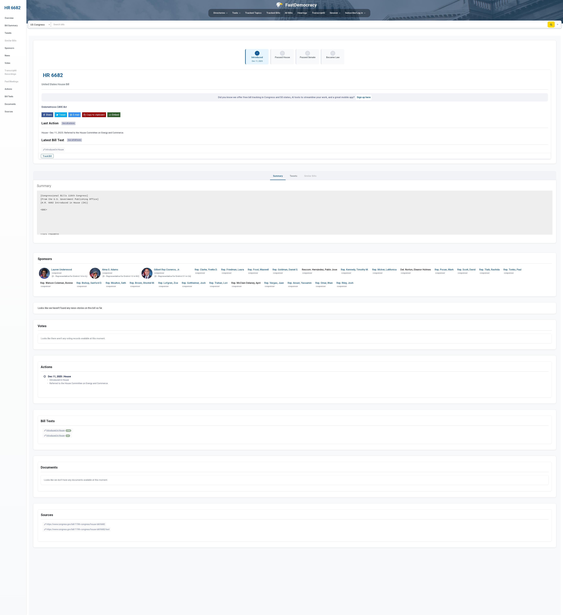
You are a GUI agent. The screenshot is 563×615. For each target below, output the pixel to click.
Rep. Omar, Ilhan (324, 283)
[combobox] (40, 24)
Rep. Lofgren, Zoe (168, 283)
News (7, 55)
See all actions (68, 123)
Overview (9, 18)
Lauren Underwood (61, 269)
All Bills (288, 13)
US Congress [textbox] (37, 24)
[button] (558, 24)
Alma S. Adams (110, 269)
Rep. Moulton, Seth (116, 283)
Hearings (302, 13)
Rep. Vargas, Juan (274, 283)
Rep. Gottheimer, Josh (194, 283)
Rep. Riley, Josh (344, 283)
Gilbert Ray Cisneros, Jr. (167, 269)
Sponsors (9, 48)
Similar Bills (10, 40)
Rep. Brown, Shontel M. (142, 283)
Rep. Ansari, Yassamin (300, 283)
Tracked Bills (273, 13)
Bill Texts (9, 96)
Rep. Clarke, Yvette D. (206, 269)
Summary (278, 176)
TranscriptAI (318, 13)
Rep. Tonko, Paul (512, 269)
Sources (9, 111)
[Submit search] (551, 24)
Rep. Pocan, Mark (444, 269)
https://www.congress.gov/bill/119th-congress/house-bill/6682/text (78, 529)
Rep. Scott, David (466, 269)
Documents (10, 104)
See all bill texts (74, 140)
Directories (219, 13)
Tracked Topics (253, 13)
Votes (7, 63)
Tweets (8, 33)
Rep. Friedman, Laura (232, 269)
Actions (8, 89)
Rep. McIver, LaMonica (384, 269)
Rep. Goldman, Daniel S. (285, 269)
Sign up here (364, 97)
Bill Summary (11, 25)
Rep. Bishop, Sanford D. (89, 283)
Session (334, 13)
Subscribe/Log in (354, 13)
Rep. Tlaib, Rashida (489, 269)
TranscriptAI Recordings (11, 72)
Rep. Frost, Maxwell (258, 269)
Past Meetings (11, 81)
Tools (235, 13)
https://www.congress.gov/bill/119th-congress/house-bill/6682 (75, 524)
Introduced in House (54, 149)
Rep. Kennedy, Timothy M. (354, 269)
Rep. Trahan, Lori (218, 283)
